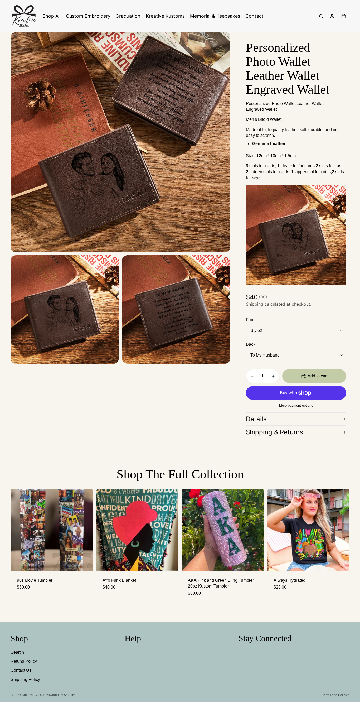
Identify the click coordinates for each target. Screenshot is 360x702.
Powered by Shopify (60, 695)
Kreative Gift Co (33, 695)
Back (250, 344)
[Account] (332, 16)
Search (17, 652)
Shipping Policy (25, 679)
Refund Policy (24, 661)
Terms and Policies (335, 695)
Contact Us (21, 670)
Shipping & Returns (274, 432)
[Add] (85, 563)
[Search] (321, 16)
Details (256, 419)
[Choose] (256, 563)
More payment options (296, 405)
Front (251, 320)
